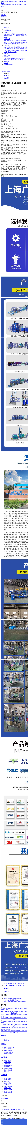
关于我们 (3, 1035)
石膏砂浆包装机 (8, 1089)
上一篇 (14, 983)
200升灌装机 (7, 1066)
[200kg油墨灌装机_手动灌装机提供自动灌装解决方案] (14, 1022)
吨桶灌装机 (7, 1071)
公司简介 (6, 1039)
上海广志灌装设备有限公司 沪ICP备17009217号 (14, 1109)
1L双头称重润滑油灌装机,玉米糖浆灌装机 (15, 1001)
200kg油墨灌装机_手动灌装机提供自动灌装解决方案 (14, 1025)
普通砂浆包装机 (8, 1092)
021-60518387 (4, 1098)
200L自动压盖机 (8, 1049)
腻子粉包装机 (7, 1088)
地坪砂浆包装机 (8, 1091)
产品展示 (3, 1044)
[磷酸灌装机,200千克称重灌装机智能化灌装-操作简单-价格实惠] (14, 1029)
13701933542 (4, 16)
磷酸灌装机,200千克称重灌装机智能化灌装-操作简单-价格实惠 (14, 1031)
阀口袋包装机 (7, 1079)
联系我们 (6, 1040)
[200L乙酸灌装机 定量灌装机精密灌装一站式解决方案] (14, 1016)
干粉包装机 (7, 1084)
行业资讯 (6, 78)
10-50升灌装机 (8, 1065)
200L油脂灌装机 (8, 1052)
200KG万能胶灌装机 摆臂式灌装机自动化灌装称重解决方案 (14, 1012)
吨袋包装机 (7, 1081)
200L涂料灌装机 (8, 1053)
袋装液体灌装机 (8, 1068)
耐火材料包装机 (8, 1086)
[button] (3, 71)
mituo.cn (22, 1118)
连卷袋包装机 (7, 1078)
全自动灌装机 (7, 1060)
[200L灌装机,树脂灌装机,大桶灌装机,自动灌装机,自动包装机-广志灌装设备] (14, 4)
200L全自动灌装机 (9, 1047)
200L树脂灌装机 (8, 1050)
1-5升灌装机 (7, 1063)
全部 (5, 34)
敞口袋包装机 (7, 1083)
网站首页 (6, 27)
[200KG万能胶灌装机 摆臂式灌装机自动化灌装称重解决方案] (14, 1009)
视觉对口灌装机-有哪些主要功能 (13, 998)
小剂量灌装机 (7, 1062)
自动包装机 (4, 1075)
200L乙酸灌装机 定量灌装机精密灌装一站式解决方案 (14, 1018)
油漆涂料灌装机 (8, 1070)
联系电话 (3, 15)
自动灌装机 (4, 1057)
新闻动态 (6, 77)
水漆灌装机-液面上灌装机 (11, 1000)
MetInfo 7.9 (10, 1118)
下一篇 (14, 985)
